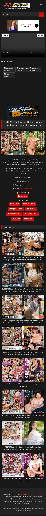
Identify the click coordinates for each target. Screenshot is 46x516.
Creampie (15, 204)
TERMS (28, 494)
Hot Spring (32, 209)
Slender (17, 218)
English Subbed (16, 209)
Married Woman (15, 213)
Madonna (23, 196)
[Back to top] (39, 510)
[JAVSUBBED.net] (19, 6)
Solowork (29, 218)
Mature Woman (32, 213)
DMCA (23, 494)
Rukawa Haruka (27, 188)
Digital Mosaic (30, 204)
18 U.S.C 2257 (38, 494)
